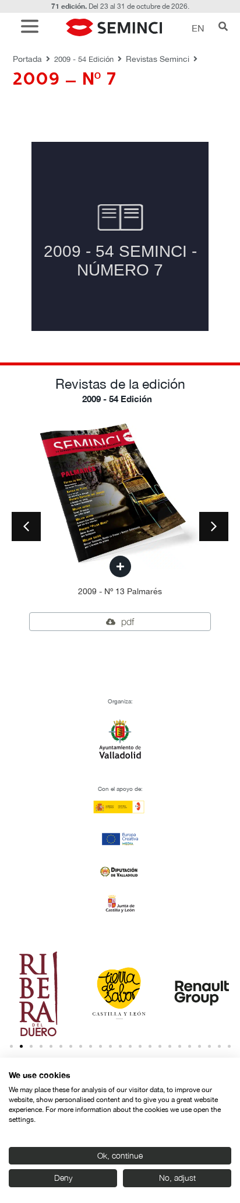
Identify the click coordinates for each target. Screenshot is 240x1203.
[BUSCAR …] (223, 27)
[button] (32, 28)
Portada (27, 59)
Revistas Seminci (157, 59)
